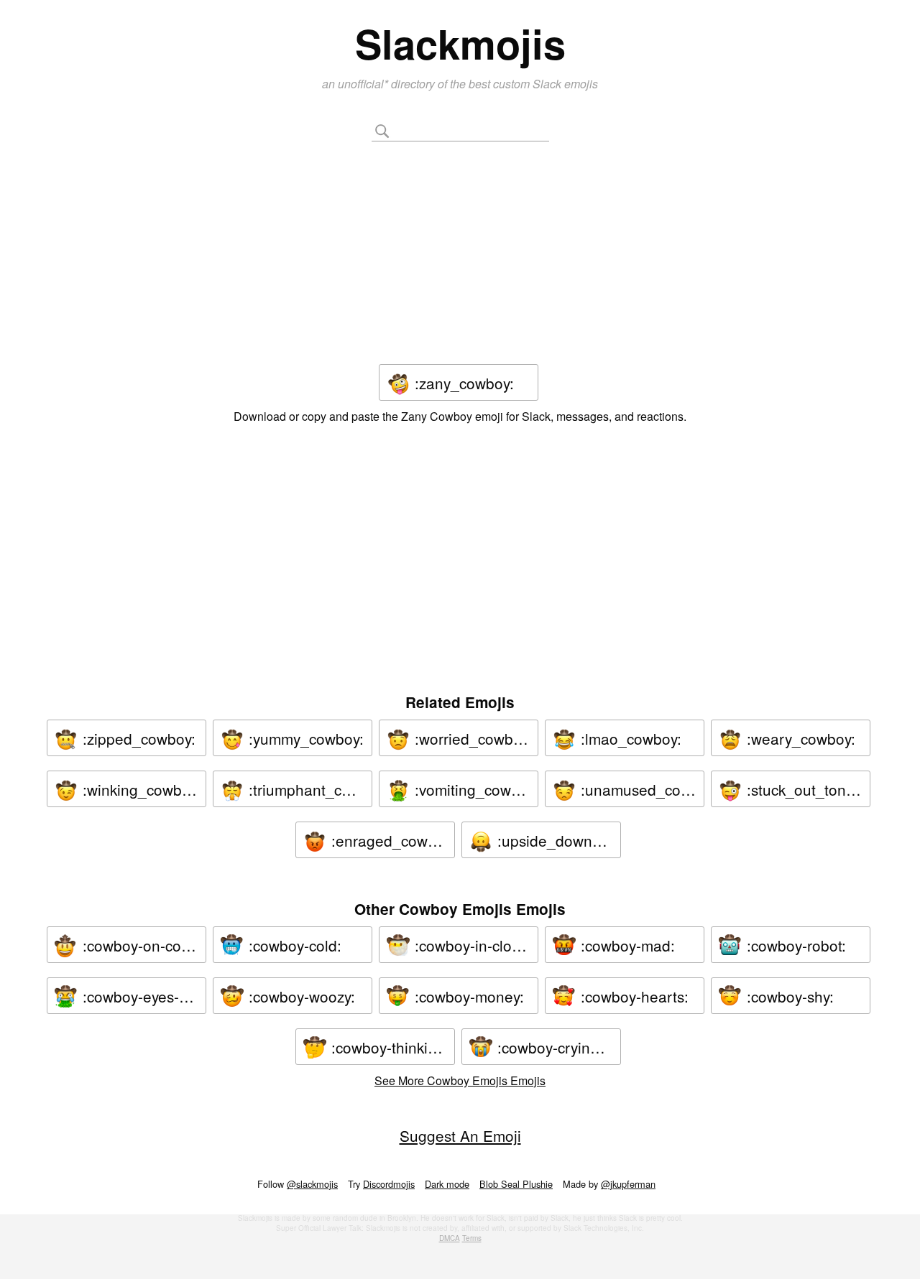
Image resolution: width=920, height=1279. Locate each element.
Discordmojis (389, 1184)
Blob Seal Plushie (516, 1184)
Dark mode (447, 1184)
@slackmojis (312, 1184)
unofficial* (364, 83)
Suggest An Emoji (460, 1135)
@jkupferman (628, 1184)
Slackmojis (460, 43)
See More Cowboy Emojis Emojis (460, 1080)
